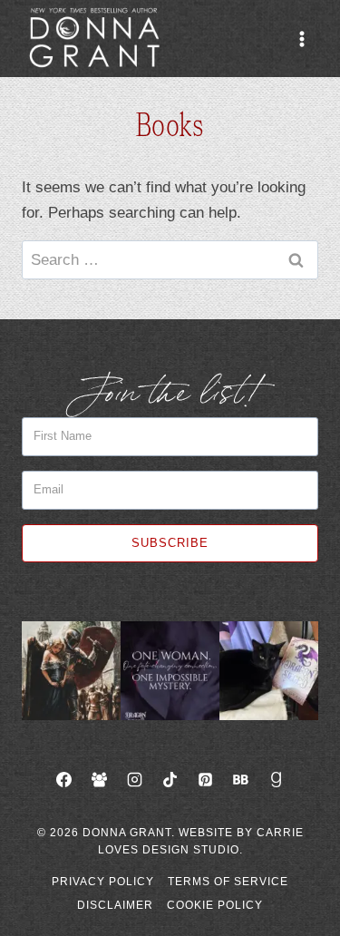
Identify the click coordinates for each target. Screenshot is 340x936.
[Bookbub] (241, 780)
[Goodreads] (276, 780)
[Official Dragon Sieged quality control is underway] (268, 670)
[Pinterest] (205, 780)
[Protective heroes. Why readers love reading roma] (71, 670)
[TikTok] (170, 780)
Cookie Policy (215, 905)
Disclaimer (115, 905)
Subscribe (170, 543)
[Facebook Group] (98, 780)
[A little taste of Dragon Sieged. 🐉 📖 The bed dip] (170, 670)
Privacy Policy (103, 881)
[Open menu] (301, 38)
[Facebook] (63, 780)
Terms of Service (228, 881)
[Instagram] (134, 780)
